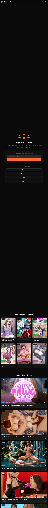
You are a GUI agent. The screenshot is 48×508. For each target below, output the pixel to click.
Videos (24, 177)
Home (25, 169)
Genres (24, 181)
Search (24, 159)
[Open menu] (45, 2)
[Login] (42, 2)
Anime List (25, 173)
